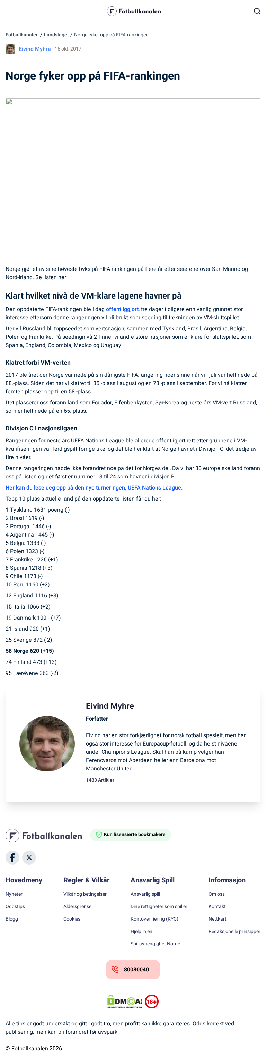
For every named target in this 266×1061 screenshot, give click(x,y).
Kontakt (217, 906)
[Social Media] (12, 858)
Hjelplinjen (141, 931)
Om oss (217, 894)
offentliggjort (122, 309)
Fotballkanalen (22, 34)
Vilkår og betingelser (85, 894)
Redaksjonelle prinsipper (234, 931)
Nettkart (218, 919)
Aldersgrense (77, 906)
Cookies (71, 919)
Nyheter (14, 894)
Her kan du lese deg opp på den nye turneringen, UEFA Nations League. (94, 488)
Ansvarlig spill (145, 894)
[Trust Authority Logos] (152, 1001)
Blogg (12, 919)
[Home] (48, 835)
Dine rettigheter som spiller (159, 906)
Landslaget (56, 34)
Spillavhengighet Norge (155, 944)
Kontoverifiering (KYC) (154, 919)
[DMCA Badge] (124, 1001)
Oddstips (15, 906)
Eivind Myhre (35, 49)
